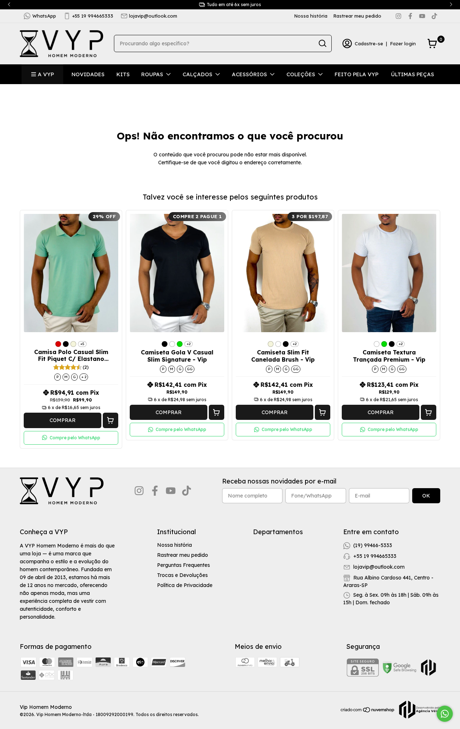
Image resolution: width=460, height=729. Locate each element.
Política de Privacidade (184, 585)
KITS (123, 74)
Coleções (300, 74)
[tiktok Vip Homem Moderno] (434, 16)
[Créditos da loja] (417, 710)
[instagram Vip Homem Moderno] (398, 16)
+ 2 (83, 377)
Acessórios (249, 74)
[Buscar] (322, 43)
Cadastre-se (369, 43)
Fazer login (403, 43)
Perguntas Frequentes (183, 565)
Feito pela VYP (356, 74)
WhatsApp (44, 16)
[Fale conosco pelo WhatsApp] (445, 714)
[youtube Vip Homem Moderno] (422, 16)
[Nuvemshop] (367, 711)
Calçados (197, 74)
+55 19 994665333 (92, 16)
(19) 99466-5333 (372, 545)
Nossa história (310, 16)
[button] (110, 420)
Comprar (62, 420)
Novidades (88, 74)
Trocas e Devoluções (182, 575)
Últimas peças (412, 74)
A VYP (46, 74)
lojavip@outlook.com (153, 16)
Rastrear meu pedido (357, 16)
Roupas (152, 74)
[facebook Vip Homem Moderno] (410, 16)
